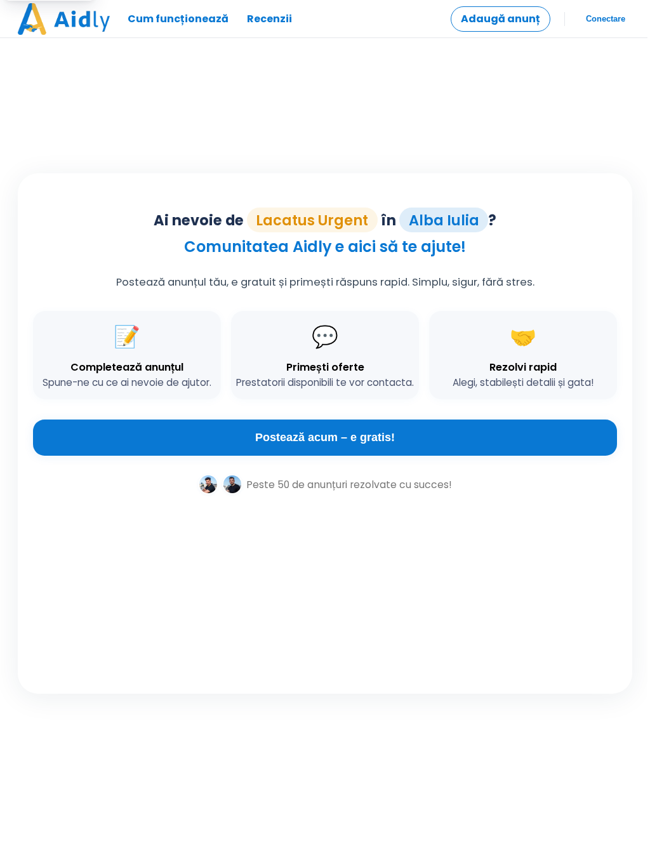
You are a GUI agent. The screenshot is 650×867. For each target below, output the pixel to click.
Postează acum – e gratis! (325, 437)
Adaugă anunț (500, 18)
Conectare (605, 18)
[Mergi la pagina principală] (64, 19)
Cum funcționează (178, 18)
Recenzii (269, 18)
